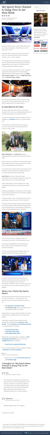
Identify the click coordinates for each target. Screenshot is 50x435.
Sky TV (5, 355)
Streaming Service (14, 355)
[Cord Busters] (4, 2)
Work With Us (30, 433)
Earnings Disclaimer (45, 433)
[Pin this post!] (6, 16)
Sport (8, 355)
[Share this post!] (2, 16)
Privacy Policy (37, 433)
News (4, 353)
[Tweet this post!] (4, 16)
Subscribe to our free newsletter (12, 350)
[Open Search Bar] (43, 2)
